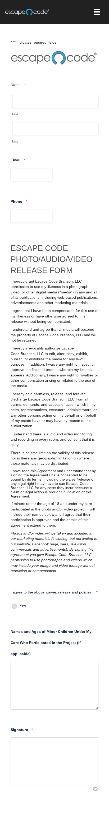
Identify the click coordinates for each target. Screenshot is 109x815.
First (15, 114)
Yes (23, 606)
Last (15, 141)
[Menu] (97, 12)
